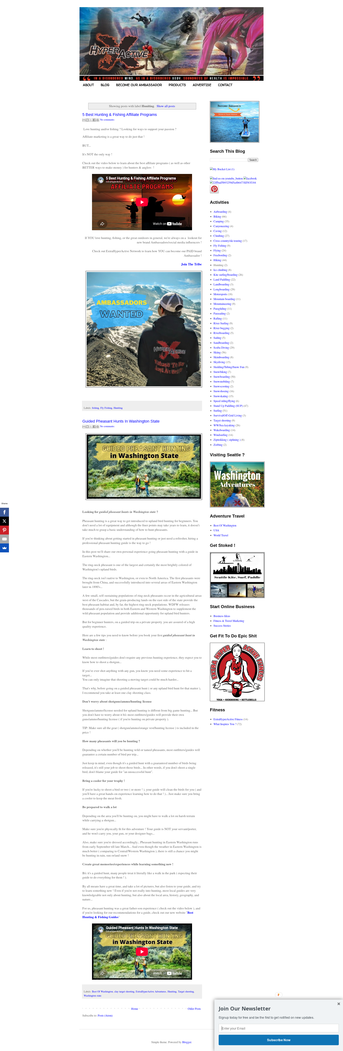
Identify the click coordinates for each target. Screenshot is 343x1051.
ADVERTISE (202, 85)
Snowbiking (220, 372)
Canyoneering (221, 226)
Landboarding (221, 284)
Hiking (217, 260)
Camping (218, 221)
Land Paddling (221, 279)
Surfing (217, 410)
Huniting (118, 408)
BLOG (105, 85)
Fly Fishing (106, 408)
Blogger (186, 1042)
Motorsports (220, 294)
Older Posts (194, 1008)
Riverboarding (221, 333)
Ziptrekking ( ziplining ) (226, 439)
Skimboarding (221, 357)
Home (134, 1008)
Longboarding (221, 289)
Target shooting (186, 991)
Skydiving (219, 362)
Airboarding (220, 211)
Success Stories (222, 625)
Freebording (220, 255)
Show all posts (166, 106)
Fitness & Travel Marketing (228, 621)
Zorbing (218, 444)
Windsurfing (220, 435)
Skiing (217, 352)
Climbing (218, 236)
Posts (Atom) (105, 1015)
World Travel (220, 535)
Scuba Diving (221, 347)
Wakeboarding (221, 430)
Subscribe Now (278, 1040)
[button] (279, 1008)
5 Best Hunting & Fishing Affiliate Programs (119, 114)
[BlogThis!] (87, 120)
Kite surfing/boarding (225, 274)
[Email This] (84, 120)
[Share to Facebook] (94, 120)
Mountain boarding (224, 299)
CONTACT (225, 85)
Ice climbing (220, 270)
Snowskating (220, 396)
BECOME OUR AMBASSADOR (139, 85)
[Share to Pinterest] (97, 120)
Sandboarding (221, 342)
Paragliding (219, 308)
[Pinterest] (4, 530)
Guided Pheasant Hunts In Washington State (121, 421)
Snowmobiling (221, 381)
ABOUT (88, 85)
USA (216, 530)
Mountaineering (222, 304)
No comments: (107, 119)
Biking (217, 216)
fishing (95, 408)
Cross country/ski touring (227, 241)
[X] (4, 521)
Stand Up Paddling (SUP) (228, 406)
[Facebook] (4, 512)
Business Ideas (221, 616)
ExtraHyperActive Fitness (228, 719)
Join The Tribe (191, 264)
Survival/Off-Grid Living (227, 415)
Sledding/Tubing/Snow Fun (228, 367)
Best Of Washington (102, 991)
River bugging (221, 328)
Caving (217, 231)
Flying (217, 250)
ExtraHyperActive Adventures (151, 991)
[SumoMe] (4, 547)
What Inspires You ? (224, 724)
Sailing (217, 337)
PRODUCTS (177, 85)
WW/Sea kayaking (224, 425)
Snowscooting (221, 386)
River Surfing (221, 323)
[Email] (4, 539)
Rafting (217, 318)
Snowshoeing (221, 391)
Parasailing (219, 313)
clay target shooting (124, 991)
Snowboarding (221, 376)
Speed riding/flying (224, 401)
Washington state (92, 995)
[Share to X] (91, 120)
